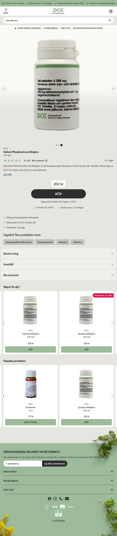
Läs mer (7, 174)
